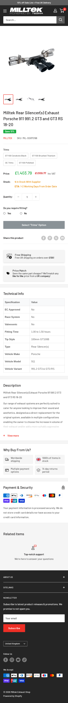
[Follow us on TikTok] (24, 660)
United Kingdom (12, 643)
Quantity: (8, 196)
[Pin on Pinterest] (50, 237)
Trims (6, 149)
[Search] (60, 19)
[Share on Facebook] (43, 237)
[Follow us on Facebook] (5, 660)
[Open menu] (5, 11)
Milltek (7, 138)
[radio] (15, 156)
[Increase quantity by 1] (35, 196)
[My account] (55, 10)
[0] (62, 11)
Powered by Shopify (12, 696)
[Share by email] (62, 237)
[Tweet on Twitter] (56, 237)
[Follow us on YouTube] (18, 660)
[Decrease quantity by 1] (18, 196)
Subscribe (14, 628)
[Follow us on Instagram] (12, 660)
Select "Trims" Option (34, 224)
